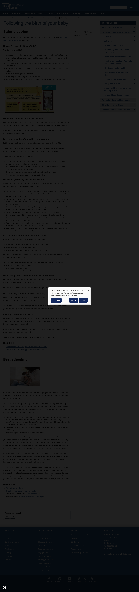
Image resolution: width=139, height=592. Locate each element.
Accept (83, 300)
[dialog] (69, 296)
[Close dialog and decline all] (88, 289)
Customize (56, 300)
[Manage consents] (4, 587)
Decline (73, 300)
